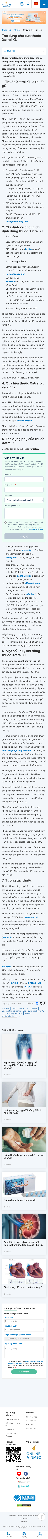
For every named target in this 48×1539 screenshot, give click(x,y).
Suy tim (28, 1013)
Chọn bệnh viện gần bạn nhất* (17, 1335)
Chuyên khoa (31, 1417)
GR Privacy (24, 1518)
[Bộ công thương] (24, 1498)
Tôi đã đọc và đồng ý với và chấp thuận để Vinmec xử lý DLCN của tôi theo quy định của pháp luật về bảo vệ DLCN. (26, 1364)
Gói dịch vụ (31, 1421)
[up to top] (41, 1517)
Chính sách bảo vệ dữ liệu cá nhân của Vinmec (24, 1515)
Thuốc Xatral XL (18, 1008)
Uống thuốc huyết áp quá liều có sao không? (24, 1156)
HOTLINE (14, 983)
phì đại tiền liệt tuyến (11, 1016)
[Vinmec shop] (34, 1452)
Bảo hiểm (30, 1424)
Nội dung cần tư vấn (12, 506)
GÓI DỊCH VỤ (34, 983)
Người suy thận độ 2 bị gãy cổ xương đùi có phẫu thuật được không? (20, 1065)
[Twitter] (41, 1003)
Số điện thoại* (10, 1326)
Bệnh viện (8, 495)
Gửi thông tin (24, 1372)
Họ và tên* (9, 1317)
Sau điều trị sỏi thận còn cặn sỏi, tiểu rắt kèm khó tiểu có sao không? (23, 1244)
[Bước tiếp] (24, 1487)
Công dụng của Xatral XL (33, 1011)
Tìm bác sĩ (10, 1430)
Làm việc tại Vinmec (11, 1434)
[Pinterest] (44, 1003)
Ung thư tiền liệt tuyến (11, 1011)
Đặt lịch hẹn (31, 1428)
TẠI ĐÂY (28, 986)
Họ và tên (8, 475)
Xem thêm (7, 1075)
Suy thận (5, 1008)
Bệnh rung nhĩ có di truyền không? (23, 1287)
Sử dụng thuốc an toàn (32, 30)
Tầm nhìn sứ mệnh (13, 1419)
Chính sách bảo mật (35, 529)
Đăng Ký (24, 536)
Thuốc (17, 30)
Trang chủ (6, 30)
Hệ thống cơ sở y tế (13, 1424)
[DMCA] (24, 1505)
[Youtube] (19, 1474)
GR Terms (24, 1521)
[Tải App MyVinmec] (13, 1455)
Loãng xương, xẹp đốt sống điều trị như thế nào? (23, 1111)
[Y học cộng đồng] (24, 1482)
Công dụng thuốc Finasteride (20, 1200)
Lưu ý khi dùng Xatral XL (12, 1013)
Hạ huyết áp (32, 1008)
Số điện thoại (10, 485)
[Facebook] (37, 1003)
